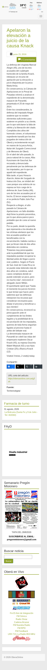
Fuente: (10, 387)
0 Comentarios (28, 60)
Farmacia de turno (16, 403)
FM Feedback (21, 631)
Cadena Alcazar (21, 622)
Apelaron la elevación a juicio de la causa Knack (20, 37)
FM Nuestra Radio (21, 625)
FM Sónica (22, 616)
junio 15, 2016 (19, 54)
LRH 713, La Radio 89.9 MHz (21, 634)
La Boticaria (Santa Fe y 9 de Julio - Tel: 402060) (21, 413)
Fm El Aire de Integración (21, 613)
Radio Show (21, 619)
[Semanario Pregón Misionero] (21, 510)
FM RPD (21, 628)
